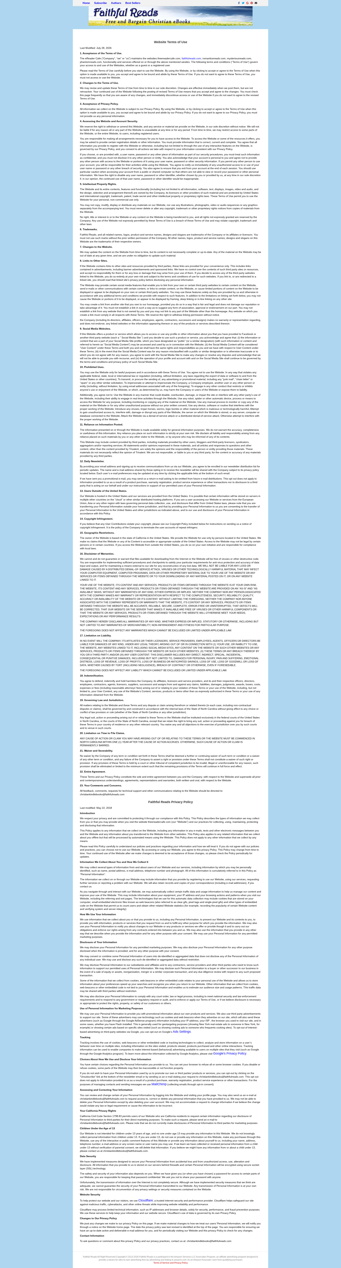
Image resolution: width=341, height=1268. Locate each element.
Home (86, 2)
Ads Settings (182, 1031)
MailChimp (159, 1084)
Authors (116, 2)
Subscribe (100, 2)
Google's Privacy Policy (229, 1053)
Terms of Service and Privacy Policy (170, 1263)
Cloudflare (145, 1200)
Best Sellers (132, 2)
